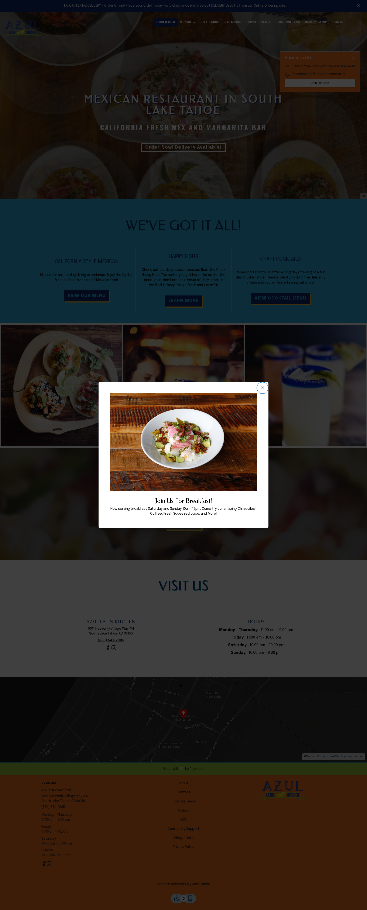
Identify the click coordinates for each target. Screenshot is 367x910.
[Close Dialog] (262, 388)
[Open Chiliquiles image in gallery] (252, 397)
